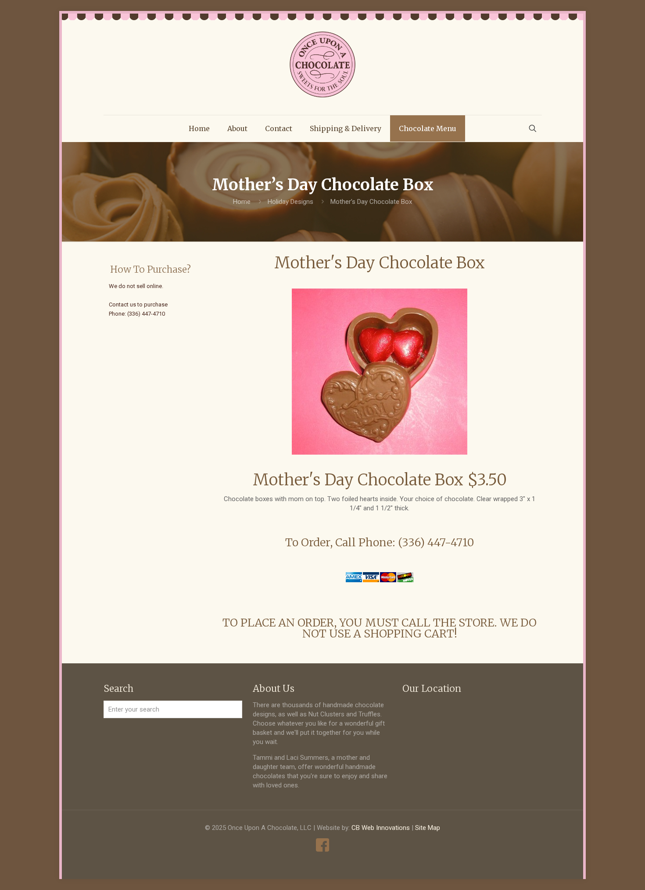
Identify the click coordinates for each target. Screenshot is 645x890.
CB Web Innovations (380, 828)
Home (242, 202)
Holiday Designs (290, 202)
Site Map (427, 828)
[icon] (322, 845)
